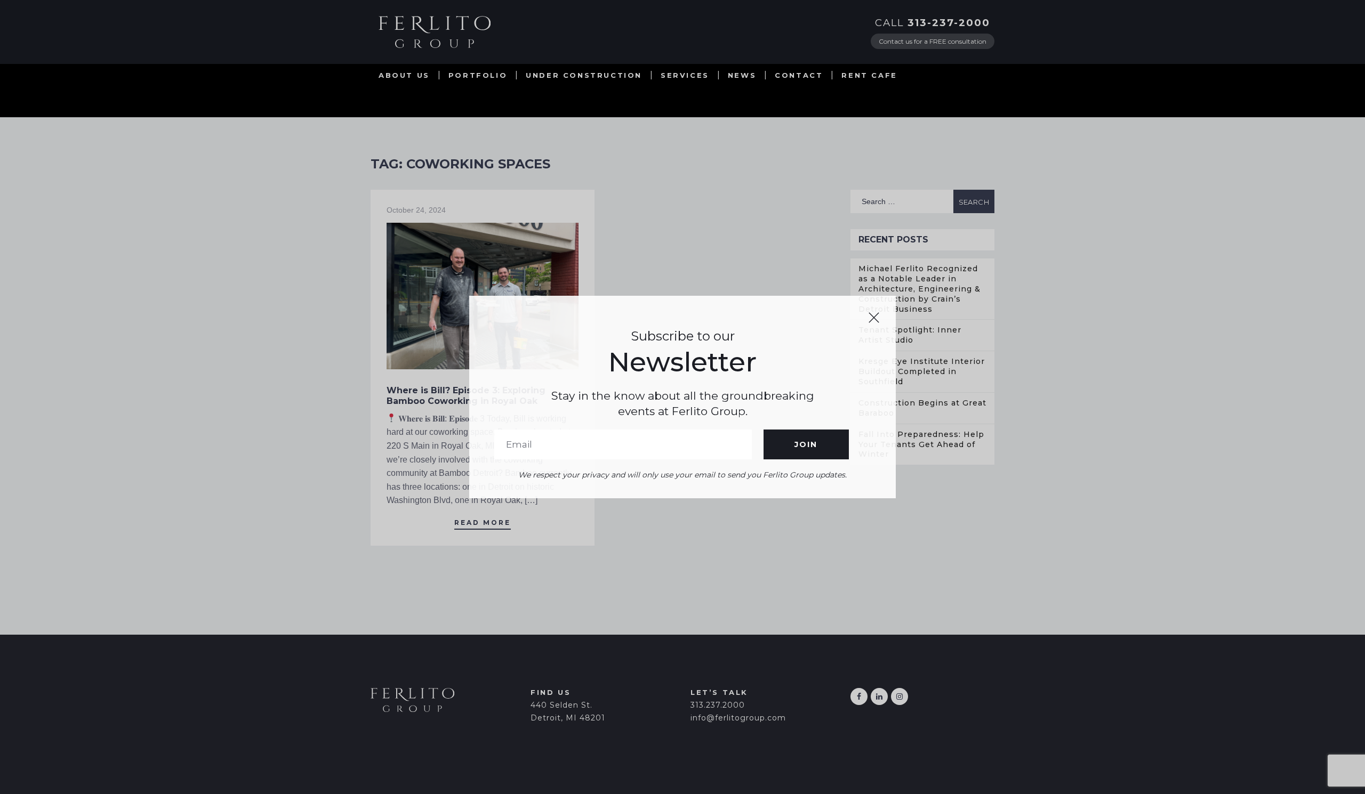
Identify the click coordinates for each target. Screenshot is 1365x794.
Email (623, 444)
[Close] (874, 317)
